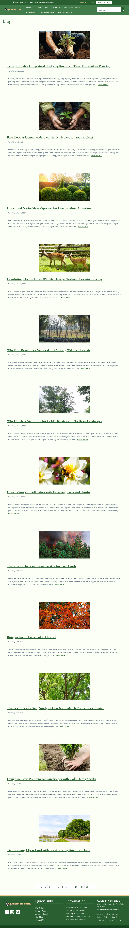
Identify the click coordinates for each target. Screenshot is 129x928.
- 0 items (105, 2)
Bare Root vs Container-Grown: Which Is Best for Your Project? (50, 137)
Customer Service (64, 12)
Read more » (103, 84)
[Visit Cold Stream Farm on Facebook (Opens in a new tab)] (7, 912)
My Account (84, 2)
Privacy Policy (103, 917)
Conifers (37, 7)
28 (76, 887)
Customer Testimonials (76, 919)
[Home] (12, 11)
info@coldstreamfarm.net (43, 2)
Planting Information (75, 913)
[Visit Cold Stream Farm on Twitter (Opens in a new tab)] (18, 912)
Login (92, 2)
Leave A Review (115, 920)
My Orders (39, 908)
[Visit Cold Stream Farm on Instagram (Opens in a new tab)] (12, 912)
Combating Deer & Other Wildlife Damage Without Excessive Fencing (54, 279)
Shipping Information (75, 910)
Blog (113, 917)
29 (82, 887)
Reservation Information (76, 907)
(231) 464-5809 (21, 2)
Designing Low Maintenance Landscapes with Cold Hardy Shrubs (51, 779)
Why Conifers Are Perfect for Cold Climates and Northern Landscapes (54, 421)
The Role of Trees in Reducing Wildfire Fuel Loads (41, 566)
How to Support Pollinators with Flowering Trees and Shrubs (48, 492)
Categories (31, 12)
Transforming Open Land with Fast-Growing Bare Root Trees (48, 850)
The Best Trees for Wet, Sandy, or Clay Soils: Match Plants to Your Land (55, 708)
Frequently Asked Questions (78, 916)
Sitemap (102, 920)
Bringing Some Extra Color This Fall (31, 637)
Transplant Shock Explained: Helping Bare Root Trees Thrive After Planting (58, 66)
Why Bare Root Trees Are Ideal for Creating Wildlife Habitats (48, 350)
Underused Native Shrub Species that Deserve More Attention (49, 208)
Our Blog (39, 917)
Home (28, 7)
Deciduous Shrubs (52, 7)
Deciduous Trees (71, 7)
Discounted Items (47, 12)
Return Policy (40, 911)
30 (87, 887)
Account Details (42, 914)
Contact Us (39, 920)
